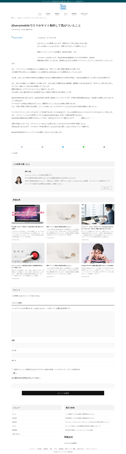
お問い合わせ (16, 434)
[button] (22, 147)
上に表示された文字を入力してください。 (27, 378)
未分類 (23, 29)
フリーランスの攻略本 (70, 443)
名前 (13, 340)
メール (14, 350)
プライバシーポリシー (91, 449)
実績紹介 (14, 422)
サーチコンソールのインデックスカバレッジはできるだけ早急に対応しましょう (87, 422)
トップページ (32, 449)
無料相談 (14, 430)
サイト (14, 360)
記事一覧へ (107, 188)
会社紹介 (14, 418)
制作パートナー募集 (70, 449)
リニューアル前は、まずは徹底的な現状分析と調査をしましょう (83, 426)
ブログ (14, 426)
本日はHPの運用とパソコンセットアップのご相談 (79, 430)
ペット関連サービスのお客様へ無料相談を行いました (80, 414)
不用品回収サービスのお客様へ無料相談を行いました (80, 418)
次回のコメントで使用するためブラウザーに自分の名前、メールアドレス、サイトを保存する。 (48, 369)
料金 (51, 449)
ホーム (14, 414)
